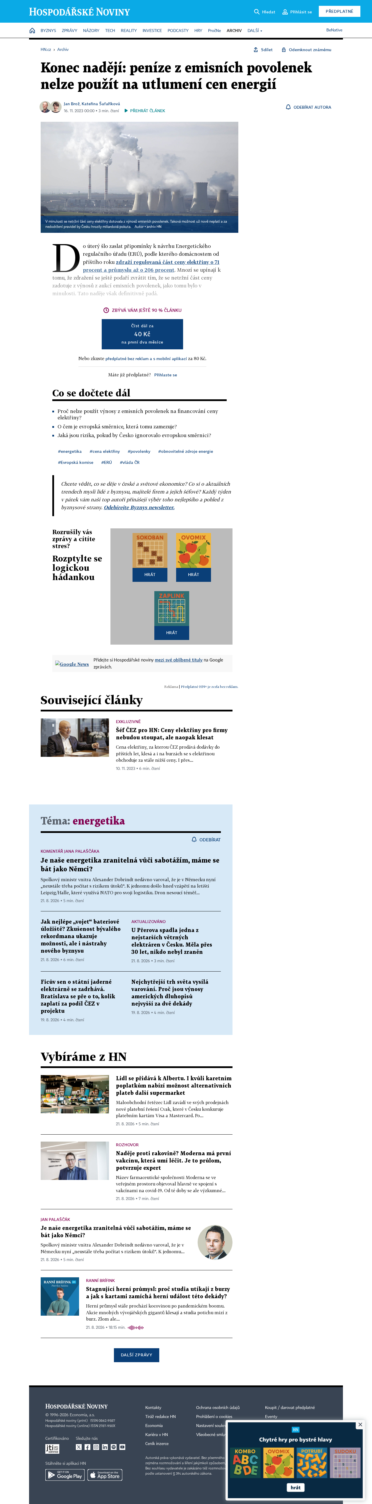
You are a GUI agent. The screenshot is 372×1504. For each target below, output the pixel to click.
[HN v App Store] (104, 1475)
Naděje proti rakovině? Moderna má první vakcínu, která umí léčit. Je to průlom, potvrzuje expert (173, 1161)
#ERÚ (106, 462)
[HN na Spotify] (114, 1447)
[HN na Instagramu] (96, 1447)
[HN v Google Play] (65, 1475)
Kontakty (153, 1408)
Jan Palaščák (55, 1219)
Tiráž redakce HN (160, 1417)
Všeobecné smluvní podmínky (222, 1435)
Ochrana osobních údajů (218, 1408)
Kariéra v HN (156, 1435)
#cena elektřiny (105, 451)
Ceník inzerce (157, 1444)
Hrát (150, 574)
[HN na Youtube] (122, 1447)
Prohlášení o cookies (214, 1417)
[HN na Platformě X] (79, 1447)
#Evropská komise (75, 462)
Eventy (271, 1417)
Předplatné (339, 11)
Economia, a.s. (82, 1415)
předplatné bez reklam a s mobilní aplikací (146, 358)
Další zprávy (136, 1354)
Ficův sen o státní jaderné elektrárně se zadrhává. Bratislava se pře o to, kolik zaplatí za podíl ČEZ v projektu (78, 997)
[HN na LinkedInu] (105, 1447)
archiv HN (154, 227)
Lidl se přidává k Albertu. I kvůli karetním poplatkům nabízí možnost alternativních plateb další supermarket (174, 1086)
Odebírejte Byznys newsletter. (139, 507)
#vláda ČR (130, 462)
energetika (99, 821)
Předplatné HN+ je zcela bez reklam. (209, 686)
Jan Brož (72, 103)
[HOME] (32, 31)
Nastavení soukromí (213, 1426)
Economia (154, 1426)
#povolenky (139, 451)
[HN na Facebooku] (87, 1447)
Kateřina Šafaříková (101, 103)
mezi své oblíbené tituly (179, 659)
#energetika (70, 451)
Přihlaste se (165, 374)
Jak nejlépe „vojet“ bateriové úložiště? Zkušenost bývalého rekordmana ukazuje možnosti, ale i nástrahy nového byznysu (81, 937)
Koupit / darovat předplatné (290, 1408)
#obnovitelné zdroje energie (185, 451)
